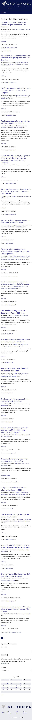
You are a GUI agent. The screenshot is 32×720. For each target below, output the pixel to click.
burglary (15, 29)
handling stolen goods (6, 64)
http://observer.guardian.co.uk (13, 632)
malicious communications (7, 127)
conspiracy (20, 29)
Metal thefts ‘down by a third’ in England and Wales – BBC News (13, 311)
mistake (2, 288)
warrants (20, 494)
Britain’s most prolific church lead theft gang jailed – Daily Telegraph (15, 575)
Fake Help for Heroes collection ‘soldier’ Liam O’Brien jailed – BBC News (15, 340)
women (23, 259)
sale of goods (14, 288)
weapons (25, 494)
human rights (15, 97)
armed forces (17, 344)
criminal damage (27, 519)
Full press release (5, 475)
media (8, 375)
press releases (4, 465)
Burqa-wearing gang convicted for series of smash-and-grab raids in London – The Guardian (16, 191)
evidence (15, 286)
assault (16, 95)
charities (23, 344)
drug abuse (7, 258)
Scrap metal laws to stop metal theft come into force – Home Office (14, 460)
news (5, 31)
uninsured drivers (5, 98)
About (3, 712)
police (9, 288)
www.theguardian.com (11, 47)
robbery (25, 64)
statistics (17, 259)
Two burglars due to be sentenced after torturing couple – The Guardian (15, 122)
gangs (26, 62)
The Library (9, 712)
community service (21, 256)
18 (7, 687)
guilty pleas (28, 225)
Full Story (3, 41)
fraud (16, 258)
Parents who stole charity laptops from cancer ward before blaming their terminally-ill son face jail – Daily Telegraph (15, 159)
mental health (4, 259)
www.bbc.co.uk (9, 243)
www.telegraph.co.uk (10, 115)
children (14, 256)
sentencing (3, 66)
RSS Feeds (17, 712)
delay (29, 95)
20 (16, 687)
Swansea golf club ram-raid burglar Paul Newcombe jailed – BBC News (16, 221)
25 (7, 689)
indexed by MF (7, 51)
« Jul (2, 695)
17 (3, 687)
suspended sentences (11, 376)
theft (28, 97)
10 (3, 685)
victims (2, 523)
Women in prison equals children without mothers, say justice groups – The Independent (15, 251)
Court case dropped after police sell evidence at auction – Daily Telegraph (15, 283)
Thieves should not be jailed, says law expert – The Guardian (15, 515)
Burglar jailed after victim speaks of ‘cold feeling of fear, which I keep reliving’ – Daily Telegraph (14, 430)
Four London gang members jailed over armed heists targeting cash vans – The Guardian (15, 57)
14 (20, 685)
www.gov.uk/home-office (11, 482)
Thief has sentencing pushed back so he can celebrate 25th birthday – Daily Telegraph (16, 90)
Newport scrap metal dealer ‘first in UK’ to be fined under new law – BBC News (15, 546)
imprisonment (20, 521)
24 (3, 689)
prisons (12, 259)
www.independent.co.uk (11, 276)
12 (11, 685)
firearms (23, 62)
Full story (3, 108)
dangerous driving (23, 95)
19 (11, 687)
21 (20, 687)
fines (16, 315)
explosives (18, 492)
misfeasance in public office (17, 375)
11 (7, 685)
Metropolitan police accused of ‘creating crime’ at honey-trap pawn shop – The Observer (16, 609)
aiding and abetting (19, 373)
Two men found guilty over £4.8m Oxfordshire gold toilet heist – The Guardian (13, 24)
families (12, 258)
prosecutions (4, 551)
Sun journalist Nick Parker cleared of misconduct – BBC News (14, 369)
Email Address (4, 647)
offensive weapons (19, 64)
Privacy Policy (25, 712)
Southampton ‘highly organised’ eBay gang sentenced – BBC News (15, 400)
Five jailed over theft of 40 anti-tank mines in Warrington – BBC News (14, 489)
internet (25, 404)
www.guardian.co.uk (10, 150)
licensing (3, 317)
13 (16, 685)
